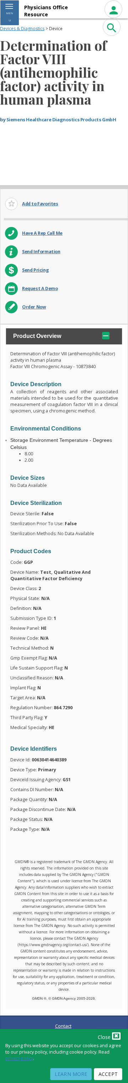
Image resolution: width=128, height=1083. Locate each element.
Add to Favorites (40, 204)
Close (105, 1037)
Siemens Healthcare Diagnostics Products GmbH (61, 119)
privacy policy (19, 1058)
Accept (108, 1074)
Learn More (71, 1074)
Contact (63, 1026)
